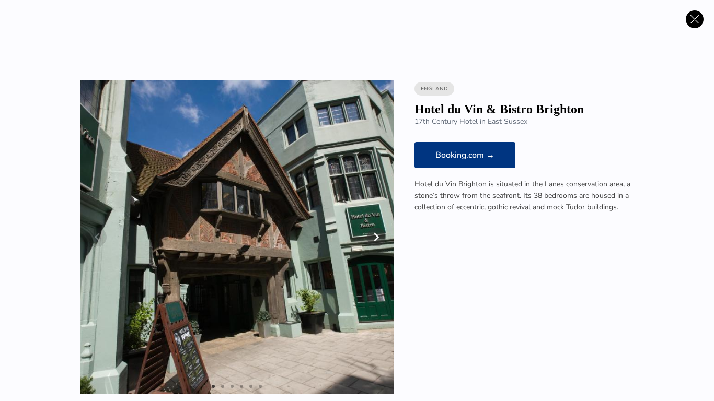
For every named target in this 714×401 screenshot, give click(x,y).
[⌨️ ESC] (695, 19)
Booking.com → (464, 155)
